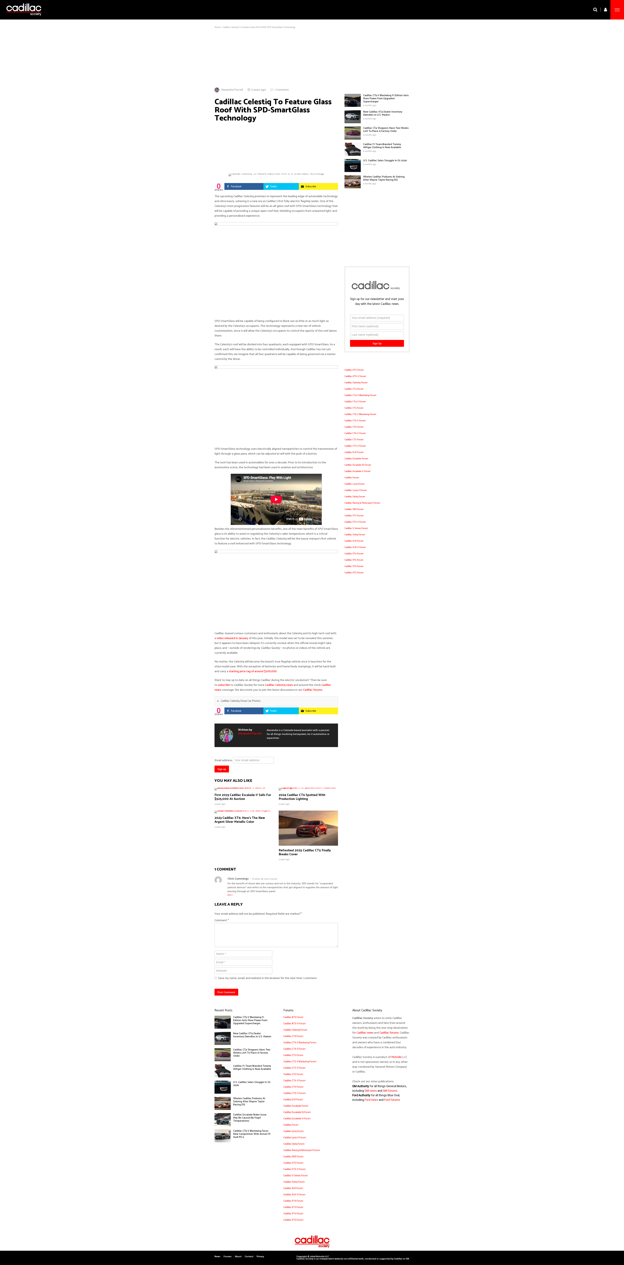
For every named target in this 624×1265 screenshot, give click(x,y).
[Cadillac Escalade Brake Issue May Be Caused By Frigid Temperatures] (222, 1125)
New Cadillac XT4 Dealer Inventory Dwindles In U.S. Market (382, 113)
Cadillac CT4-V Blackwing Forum (360, 395)
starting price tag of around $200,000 (253, 671)
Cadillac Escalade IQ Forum (357, 465)
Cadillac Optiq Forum (354, 497)
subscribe (224, 685)
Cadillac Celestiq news (279, 685)
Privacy (260, 1257)
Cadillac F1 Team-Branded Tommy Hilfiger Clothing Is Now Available (382, 146)
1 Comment (282, 89)
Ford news (371, 1099)
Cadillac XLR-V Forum (355, 547)
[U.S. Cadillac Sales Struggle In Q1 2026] (352, 171)
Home (217, 27)
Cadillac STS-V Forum (355, 522)
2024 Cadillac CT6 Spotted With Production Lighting (302, 797)
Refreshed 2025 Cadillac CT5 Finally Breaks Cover (305, 852)
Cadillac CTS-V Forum (355, 446)
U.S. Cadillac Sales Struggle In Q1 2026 (385, 160)
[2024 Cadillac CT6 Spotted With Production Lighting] (308, 787)
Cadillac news (365, 1032)
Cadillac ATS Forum (354, 370)
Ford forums (392, 1099)
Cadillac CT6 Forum (354, 427)
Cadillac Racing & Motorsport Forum (362, 503)
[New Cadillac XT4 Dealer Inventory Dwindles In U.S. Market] (352, 122)
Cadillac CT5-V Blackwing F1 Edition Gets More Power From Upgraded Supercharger (386, 98)
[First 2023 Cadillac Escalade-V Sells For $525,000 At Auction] (244, 787)
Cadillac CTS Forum (354, 440)
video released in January (232, 638)
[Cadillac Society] (24, 18)
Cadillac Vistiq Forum (354, 535)
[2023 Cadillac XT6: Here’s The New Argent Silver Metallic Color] (244, 810)
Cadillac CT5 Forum (353, 408)
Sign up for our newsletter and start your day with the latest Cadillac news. (377, 301)
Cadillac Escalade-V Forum (357, 471)
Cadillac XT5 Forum (353, 560)
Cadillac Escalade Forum (356, 459)
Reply (230, 895)
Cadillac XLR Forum (354, 541)
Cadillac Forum (351, 478)
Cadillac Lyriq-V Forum (355, 490)
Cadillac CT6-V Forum (355, 433)
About (238, 1257)
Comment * (221, 920)
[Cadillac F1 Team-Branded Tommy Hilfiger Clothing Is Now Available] (352, 155)
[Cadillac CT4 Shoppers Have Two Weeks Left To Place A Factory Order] (352, 138)
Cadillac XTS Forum (354, 573)
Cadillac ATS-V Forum (355, 376)
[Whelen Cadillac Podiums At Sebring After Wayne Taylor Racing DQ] (352, 187)
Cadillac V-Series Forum (356, 528)
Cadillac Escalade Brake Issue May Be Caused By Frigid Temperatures (249, 1117)
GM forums (390, 1090)
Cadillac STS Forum (354, 516)
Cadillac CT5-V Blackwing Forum (360, 414)
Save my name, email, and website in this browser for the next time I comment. (267, 978)
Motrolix (396, 1057)
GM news (371, 1090)
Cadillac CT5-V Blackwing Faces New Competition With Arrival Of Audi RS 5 (251, 1134)
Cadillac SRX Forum (354, 509)
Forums (228, 1257)
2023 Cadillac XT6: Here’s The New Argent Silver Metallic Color (239, 820)
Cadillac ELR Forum (354, 452)
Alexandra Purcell (232, 89)
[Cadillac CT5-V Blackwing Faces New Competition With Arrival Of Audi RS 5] (222, 1141)
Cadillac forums (312, 689)
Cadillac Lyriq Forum (354, 484)
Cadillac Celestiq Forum (355, 383)
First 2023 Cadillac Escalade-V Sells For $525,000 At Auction (242, 797)
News (217, 1257)
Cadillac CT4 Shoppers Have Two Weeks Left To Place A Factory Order (386, 129)
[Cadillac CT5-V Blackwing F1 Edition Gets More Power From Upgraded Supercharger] (352, 106)
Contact (249, 1257)
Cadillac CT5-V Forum (355, 421)
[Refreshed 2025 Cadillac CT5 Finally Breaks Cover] (308, 844)
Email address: (223, 760)
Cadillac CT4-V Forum (355, 402)
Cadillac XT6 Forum (354, 566)
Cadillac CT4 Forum (354, 389)
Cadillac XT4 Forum (354, 554)
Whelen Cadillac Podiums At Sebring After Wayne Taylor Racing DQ (384, 178)
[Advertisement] (312, 58)
